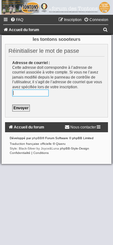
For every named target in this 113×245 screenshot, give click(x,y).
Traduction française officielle (31, 143)
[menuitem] (16, 20)
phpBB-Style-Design (74, 148)
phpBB (37, 138)
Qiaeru (61, 143)
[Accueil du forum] (56, 7)
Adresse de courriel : (31, 63)
